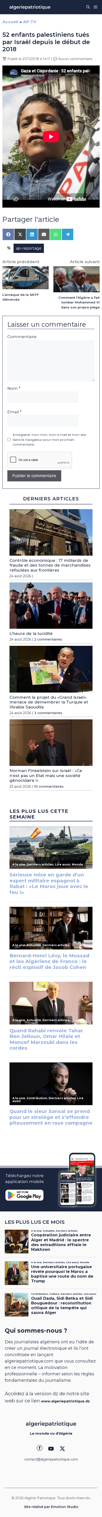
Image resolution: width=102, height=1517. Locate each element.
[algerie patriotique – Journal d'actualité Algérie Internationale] (29, 7)
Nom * (13, 388)
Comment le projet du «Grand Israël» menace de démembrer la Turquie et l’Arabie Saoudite (48, 702)
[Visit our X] (62, 1448)
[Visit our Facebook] (39, 1448)
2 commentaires (48, 639)
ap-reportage (29, 248)
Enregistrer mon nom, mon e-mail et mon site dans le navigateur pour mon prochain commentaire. (49, 439)
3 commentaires (48, 713)
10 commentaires (49, 786)
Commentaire (22, 336)
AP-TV (29, 21)
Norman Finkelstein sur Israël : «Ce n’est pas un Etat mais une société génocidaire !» (45, 775)
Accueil (10, 21)
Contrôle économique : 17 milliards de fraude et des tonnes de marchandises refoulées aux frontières (50, 565)
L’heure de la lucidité (31, 633)
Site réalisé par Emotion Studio (51, 1507)
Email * (14, 411)
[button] (88, 7)
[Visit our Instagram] (51, 1448)
